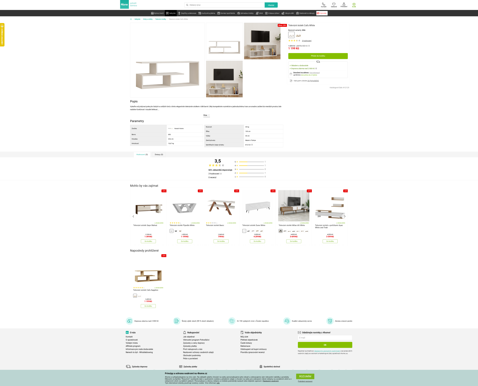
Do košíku (148, 241)
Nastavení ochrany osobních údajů (198, 352)
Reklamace (245, 346)
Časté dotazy (246, 343)
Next (345, 216)
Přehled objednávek (249, 340)
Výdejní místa (132, 343)
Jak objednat (189, 337)
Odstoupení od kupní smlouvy (253, 349)
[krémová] (298, 231)
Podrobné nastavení (305, 381)
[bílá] (291, 34)
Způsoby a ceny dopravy (194, 343)
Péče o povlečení (190, 358)
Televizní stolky (160, 19)
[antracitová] (176, 231)
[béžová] (253, 231)
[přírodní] (298, 34)
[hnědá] (257, 231)
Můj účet (244, 337)
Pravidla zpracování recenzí (252, 352)
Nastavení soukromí (271, 381)
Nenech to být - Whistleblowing (139, 352)
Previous (133, 216)
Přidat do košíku (318, 56)
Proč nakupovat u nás (192, 349)
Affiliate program (133, 346)
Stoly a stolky (147, 19)
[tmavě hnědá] (261, 231)
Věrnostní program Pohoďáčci (196, 340)
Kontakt (129, 337)
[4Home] (132, 19)
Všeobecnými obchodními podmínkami (327, 351)
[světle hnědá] (302, 231)
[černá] (293, 231)
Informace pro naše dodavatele (139, 349)
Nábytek (137, 19)
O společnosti (132, 340)
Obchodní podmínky (192, 355)
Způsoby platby (190, 346)
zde (218, 383)
